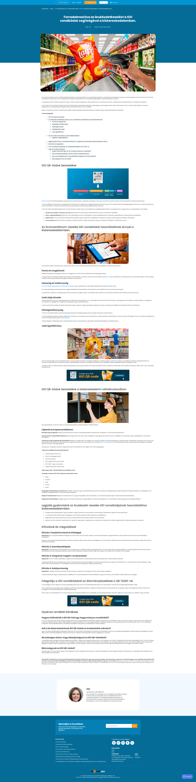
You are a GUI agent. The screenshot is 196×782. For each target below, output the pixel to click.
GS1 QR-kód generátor (107, 442)
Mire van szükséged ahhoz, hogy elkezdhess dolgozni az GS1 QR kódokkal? (74, 156)
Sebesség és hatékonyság (60, 124)
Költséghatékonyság (58, 129)
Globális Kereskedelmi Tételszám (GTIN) (57, 213)
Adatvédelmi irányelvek (119, 759)
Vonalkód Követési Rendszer (64, 744)
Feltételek (115, 754)
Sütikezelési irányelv (117, 761)
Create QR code (91, 2)
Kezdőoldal (45, 9)
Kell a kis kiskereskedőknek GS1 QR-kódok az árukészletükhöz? (70, 154)
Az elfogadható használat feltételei (122, 757)
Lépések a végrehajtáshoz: (60, 137)
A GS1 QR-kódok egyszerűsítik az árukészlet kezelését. (58, 286)
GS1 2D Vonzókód (61, 742)
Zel (90, 27)
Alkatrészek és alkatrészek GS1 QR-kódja (68, 756)
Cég (136, 754)
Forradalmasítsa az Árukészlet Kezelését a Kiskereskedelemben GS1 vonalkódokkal (81, 761)
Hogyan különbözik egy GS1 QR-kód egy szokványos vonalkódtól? (71, 151)
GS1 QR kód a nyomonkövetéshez (65, 749)
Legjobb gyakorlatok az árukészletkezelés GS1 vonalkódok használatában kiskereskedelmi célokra (77, 141)
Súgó (113, 750)
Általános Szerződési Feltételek (121, 756)
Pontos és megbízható (59, 121)
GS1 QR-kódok (46, 201)
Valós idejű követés (57, 127)
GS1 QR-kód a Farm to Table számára (67, 754)
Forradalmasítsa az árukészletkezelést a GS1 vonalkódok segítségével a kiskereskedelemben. (83, 9)
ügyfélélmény (114, 361)
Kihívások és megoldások (55, 144)
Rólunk (137, 756)
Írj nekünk (137, 757)
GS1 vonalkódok (110, 277)
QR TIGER (62, 593)
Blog (51, 9)
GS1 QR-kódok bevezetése (56, 117)
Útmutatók (116, 748)
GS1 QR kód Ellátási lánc (63, 752)
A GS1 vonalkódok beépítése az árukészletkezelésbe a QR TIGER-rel (68, 146)
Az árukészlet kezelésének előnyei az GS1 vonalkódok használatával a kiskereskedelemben (75, 119)
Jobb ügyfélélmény (58, 132)
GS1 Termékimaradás (62, 747)
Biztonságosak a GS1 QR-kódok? (61, 159)
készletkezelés (65, 318)
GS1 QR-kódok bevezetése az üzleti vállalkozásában (63, 136)
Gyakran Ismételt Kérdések (56, 149)
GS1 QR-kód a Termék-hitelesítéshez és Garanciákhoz (72, 759)
